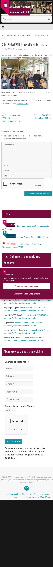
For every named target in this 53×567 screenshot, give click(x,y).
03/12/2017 (9, 49)
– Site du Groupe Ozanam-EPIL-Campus (32, 237)
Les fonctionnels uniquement (26, 294)
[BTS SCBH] (26, 488)
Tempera (35, 497)
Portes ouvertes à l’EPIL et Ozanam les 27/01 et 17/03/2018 (11, 118)
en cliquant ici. (22, 103)
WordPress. (45, 497)
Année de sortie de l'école (19, 406)
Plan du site (26, 494)
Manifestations (13, 35)
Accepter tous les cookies (26, 286)
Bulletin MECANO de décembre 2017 (42, 116)
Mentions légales (12, 494)
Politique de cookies (42, 494)
